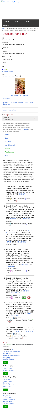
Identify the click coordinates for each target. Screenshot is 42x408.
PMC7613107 (15, 315)
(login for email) (16, 76)
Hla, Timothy (6, 379)
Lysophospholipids (8, 359)
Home (7, 21)
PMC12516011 (21, 242)
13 (19, 295)
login (26, 129)
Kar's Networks (6, 99)
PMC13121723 (26, 219)
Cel (11, 198)
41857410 (13, 219)
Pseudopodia (6, 353)
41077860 (9, 242)
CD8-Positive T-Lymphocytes (11, 351)
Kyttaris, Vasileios (8, 370)
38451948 (26, 291)
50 (19, 333)
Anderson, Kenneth (8, 385)
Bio (11, 336)
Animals (10, 200)
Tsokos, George (7, 368)
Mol (15, 198)
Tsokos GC (11, 233)
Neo (12, 320)
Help (27, 21)
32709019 (16, 331)
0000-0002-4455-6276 (8, 71)
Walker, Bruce (7, 387)
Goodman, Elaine (8, 398)
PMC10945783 (15, 293)
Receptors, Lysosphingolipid (11, 355)
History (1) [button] (6, 25)
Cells (15, 200)
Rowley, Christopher (9, 399)
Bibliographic (8, 115)
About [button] (17, 21)
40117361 (25, 264)
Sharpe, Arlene (7, 383)
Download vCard (6, 76)
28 (19, 318)
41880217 (22, 194)
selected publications (9, 110)
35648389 (28, 314)
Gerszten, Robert (8, 401)
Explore (5, 362)
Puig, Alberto (6, 396)
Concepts (6, 102)
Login (3, 28)
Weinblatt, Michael (8, 403)
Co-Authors (14, 102)
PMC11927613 (10, 266)
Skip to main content (8, 2)
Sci (11, 270)
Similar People (23, 102)
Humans (28, 198)
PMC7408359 (29, 331)
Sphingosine (6, 357)
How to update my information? (20, 95)
